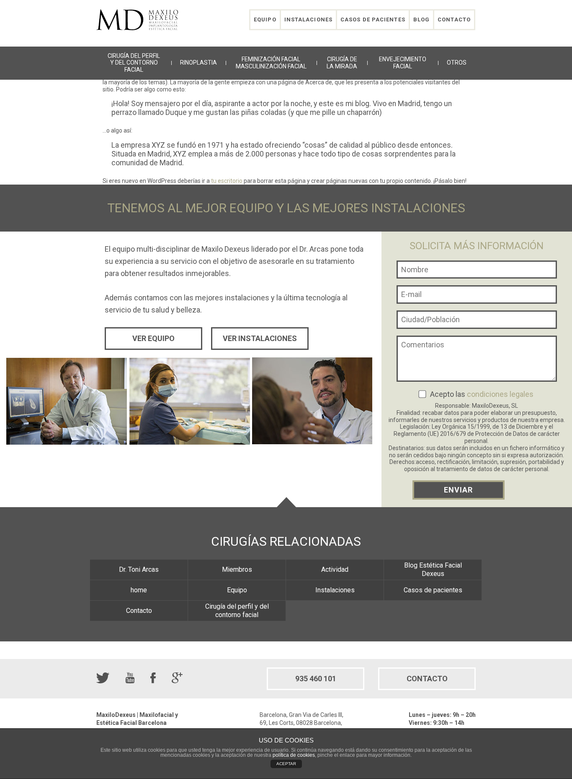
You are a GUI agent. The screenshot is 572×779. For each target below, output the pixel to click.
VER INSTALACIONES (260, 338)
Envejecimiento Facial (402, 63)
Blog (421, 19)
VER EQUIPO (153, 338)
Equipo (265, 19)
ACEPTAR (286, 763)
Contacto (454, 19)
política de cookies (294, 755)
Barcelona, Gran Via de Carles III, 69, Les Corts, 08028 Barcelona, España (301, 723)
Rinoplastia (198, 62)
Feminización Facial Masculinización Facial (271, 63)
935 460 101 (315, 678)
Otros (456, 62)
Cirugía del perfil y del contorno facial (134, 62)
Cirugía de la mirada (342, 63)
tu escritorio (226, 180)
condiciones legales (500, 394)
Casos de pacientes (372, 19)
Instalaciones (308, 19)
